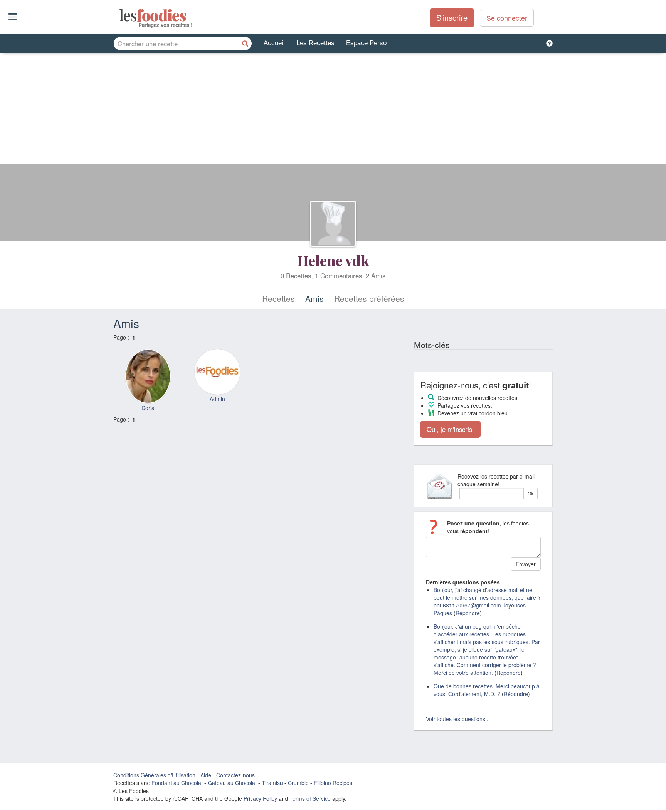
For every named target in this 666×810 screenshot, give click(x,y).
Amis (314, 298)
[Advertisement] (333, 110)
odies (120, 15)
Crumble (298, 783)
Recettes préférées (369, 298)
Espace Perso (366, 43)
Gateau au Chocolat (232, 783)
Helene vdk (333, 260)
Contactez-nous (235, 775)
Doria (148, 408)
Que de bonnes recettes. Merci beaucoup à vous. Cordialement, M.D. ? (487, 690)
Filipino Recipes (333, 783)
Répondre (468, 613)
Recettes (278, 298)
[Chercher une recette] (245, 43)
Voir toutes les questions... (458, 719)
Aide (205, 775)
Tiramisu (272, 783)
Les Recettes (315, 43)
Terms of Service (310, 798)
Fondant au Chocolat (177, 783)
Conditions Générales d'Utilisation (154, 775)
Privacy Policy (260, 798)
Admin (217, 399)
